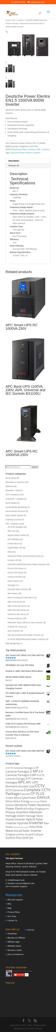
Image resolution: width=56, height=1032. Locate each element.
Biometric (12, 786)
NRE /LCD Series (15, 601)
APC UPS (11, 531)
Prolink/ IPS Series (16, 626)
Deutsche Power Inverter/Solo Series (24, 556)
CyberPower (28, 797)
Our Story (11, 916)
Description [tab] (13, 160)
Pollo (32, 827)
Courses (25, 794)
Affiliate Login (13, 941)
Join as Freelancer (15, 954)
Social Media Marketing (16, 507)
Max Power (13, 593)
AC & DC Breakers (16, 527)
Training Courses (13, 519)
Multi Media (11, 503)
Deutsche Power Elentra (21, 152)
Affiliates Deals (14, 946)
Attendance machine (15, 482)
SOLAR (18, 831)
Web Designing (12, 643)
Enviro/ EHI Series (16, 568)
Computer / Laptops (15, 498)
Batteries (10, 486)
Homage (11, 585)
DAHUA (43, 797)
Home (8, 20)
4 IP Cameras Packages (24, 773)
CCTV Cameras (12, 494)
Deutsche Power (25, 805)
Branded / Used (13, 490)
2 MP (34, 771)
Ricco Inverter (14, 630)
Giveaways (12, 933)
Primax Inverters (15, 618)
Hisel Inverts (13, 581)
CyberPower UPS (15, 547)
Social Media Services (15, 511)
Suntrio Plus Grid (17, 838)
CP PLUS (37, 793)
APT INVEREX (13, 539)
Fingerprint (42, 808)
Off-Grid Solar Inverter (21, 827)
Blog (9, 908)
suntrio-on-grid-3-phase (29, 834)
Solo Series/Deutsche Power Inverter (24, 635)
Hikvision (35, 812)
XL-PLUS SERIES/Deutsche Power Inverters (27, 639)
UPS (31, 837)
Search (35, 467)
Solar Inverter (32, 831)
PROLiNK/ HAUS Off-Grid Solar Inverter (25, 622)
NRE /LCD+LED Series (17, 606)
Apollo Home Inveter (17, 535)
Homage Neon (34, 816)
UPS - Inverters (18, 20)
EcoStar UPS (13, 560)
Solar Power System (14, 515)
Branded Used (26, 786)
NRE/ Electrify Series (17, 610)
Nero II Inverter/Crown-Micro (21, 597)
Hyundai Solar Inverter (18, 589)
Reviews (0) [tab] (13, 165)
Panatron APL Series (17, 614)
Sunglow (10, 834)
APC (21, 781)
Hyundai (22, 823)
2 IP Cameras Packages (22, 769)
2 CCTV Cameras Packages (19, 767)
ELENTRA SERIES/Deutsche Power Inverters (27, 564)
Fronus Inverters (15, 576)
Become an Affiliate (16, 937)
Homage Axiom (15, 816)
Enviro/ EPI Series (15, 572)
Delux (10, 551)
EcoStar (30, 808)
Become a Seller (14, 950)
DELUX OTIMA (35, 802)
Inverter (37, 152)
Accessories (11, 478)
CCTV (40, 785)
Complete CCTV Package (28, 791)
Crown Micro (13, 543)
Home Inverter (15, 819)
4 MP (33, 775)
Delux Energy (21, 801)
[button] (7, 31)
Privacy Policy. (13, 912)
